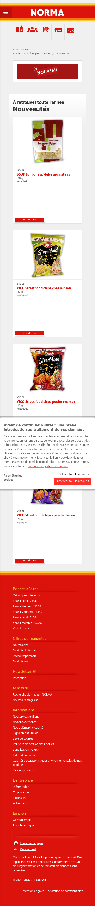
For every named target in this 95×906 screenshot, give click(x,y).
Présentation (21, 787)
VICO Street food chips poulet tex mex (46, 402)
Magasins (20, 688)
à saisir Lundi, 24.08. (25, 601)
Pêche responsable (24, 656)
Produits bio (20, 662)
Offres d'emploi (22, 820)
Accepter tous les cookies (73, 481)
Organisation (21, 793)
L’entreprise (23, 780)
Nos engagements (24, 722)
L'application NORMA (26, 750)
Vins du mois (21, 629)
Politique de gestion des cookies (48, 466)
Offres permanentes (38, 53)
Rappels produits (23, 771)
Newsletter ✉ (24, 672)
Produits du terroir (24, 651)
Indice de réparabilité (26, 755)
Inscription (19, 678)
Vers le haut (28, 849)
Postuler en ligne (23, 826)
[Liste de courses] (45, 32)
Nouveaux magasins (25, 700)
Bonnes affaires (25, 589)
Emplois (19, 814)
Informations (23, 710)
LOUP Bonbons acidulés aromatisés (43, 174)
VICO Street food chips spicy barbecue (46, 515)
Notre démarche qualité (28, 728)
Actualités (19, 804)
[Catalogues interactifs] (19, 32)
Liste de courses (23, 739)
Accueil (17, 53)
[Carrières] (32, 32)
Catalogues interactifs (26, 596)
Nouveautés (20, 645)
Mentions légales (33, 891)
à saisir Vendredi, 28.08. (27, 612)
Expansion (19, 798)
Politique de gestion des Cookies (33, 744)
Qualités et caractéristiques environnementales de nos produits (47, 763)
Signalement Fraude (25, 733)
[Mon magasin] (58, 32)
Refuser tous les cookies (74, 474)
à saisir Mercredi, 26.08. (27, 607)
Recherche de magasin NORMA (32, 695)
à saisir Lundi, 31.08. (24, 618)
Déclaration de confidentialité (64, 891)
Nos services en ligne (26, 717)
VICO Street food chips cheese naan (44, 288)
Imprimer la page (31, 843)
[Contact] (71, 32)
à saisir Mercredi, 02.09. (27, 623)
